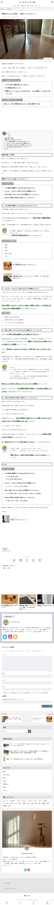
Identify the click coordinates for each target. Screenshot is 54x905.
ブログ (5, 790)
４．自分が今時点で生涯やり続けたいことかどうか (17, 146)
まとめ (6, 148)
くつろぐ (18, 800)
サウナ (35, 800)
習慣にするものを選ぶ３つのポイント (14, 139)
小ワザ (15, 803)
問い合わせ (7, 883)
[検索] (29, 731)
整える (19, 803)
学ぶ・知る (6, 774)
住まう (15, 5)
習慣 (9, 568)
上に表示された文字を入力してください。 (13, 699)
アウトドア (24, 800)
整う (4, 778)
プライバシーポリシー (10, 888)
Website (15, 639)
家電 (11, 803)
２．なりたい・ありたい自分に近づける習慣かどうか (17, 143)
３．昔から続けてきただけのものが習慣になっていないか (18, 145)
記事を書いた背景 (9, 138)
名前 (4, 673)
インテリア (30, 800)
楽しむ (28, 803)
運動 (48, 803)
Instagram (10, 639)
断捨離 (24, 803)
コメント (5, 654)
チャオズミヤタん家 (27, 2)
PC (7, 800)
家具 (8, 803)
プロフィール (37, 5)
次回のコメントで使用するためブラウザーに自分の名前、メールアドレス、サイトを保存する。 (26, 692)
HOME (28, 896)
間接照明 (5, 805)
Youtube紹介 (12, 800)
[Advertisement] (27, 118)
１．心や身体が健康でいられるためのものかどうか (17, 141)
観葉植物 (43, 803)
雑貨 (9, 805)
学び (4, 803)
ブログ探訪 (45, 800)
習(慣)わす (23, 5)
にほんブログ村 (6, 551)
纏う (19, 5)
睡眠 (32, 803)
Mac (4, 800)
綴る (28, 5)
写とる (31, 5)
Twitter (5, 639)
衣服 (39, 803)
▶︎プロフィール (44, 631)
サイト (3, 686)
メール (4, 680)
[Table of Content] (9, 136)
